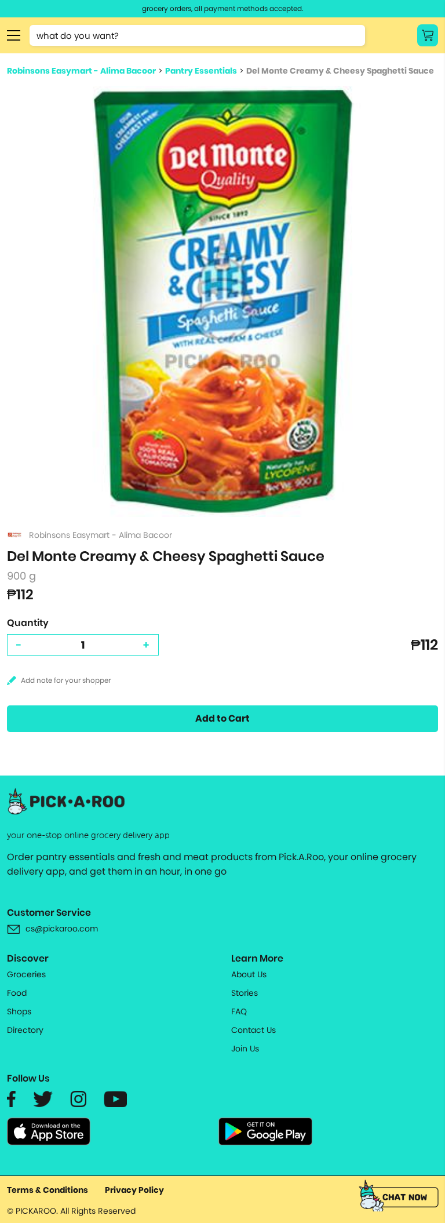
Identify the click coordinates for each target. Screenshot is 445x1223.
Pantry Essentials (201, 71)
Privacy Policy (134, 1190)
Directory (25, 1030)
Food (17, 993)
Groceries (26, 974)
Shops (19, 1011)
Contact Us (253, 1030)
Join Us (245, 1048)
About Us (249, 974)
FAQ (239, 1011)
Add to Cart (222, 718)
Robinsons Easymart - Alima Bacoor (81, 71)
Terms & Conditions (47, 1190)
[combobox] (197, 35)
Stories (244, 993)
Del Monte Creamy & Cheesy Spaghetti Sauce (340, 71)
